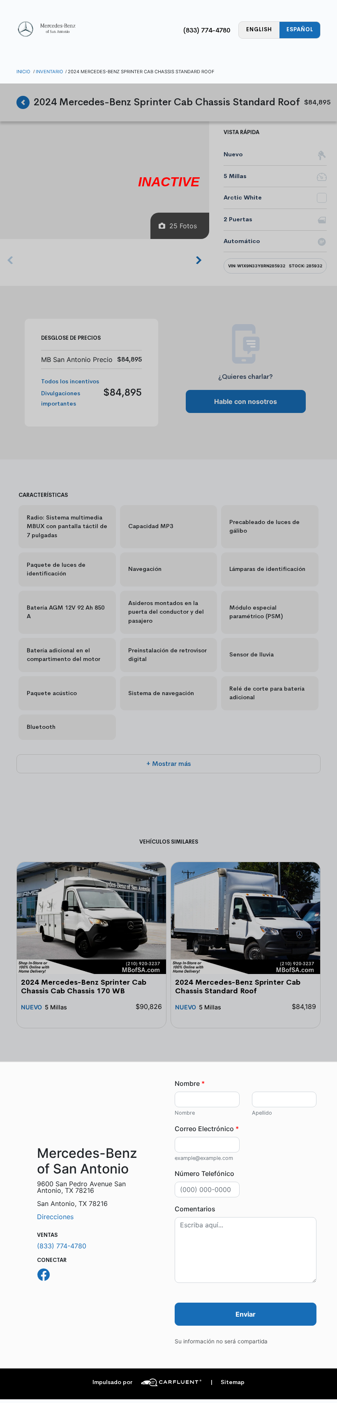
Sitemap (227, 1382)
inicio (23, 71)
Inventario (49, 71)
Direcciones (55, 1217)
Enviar (245, 1314)
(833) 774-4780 (206, 30)
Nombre (190, 1083)
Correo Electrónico (207, 1129)
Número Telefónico (204, 1173)
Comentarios (195, 1209)
